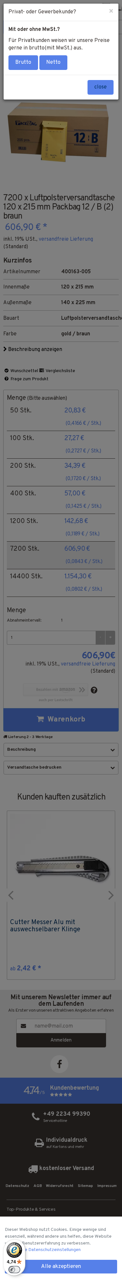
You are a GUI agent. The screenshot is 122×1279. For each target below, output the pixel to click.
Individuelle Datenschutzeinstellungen (43, 1250)
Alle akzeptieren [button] (61, 1266)
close (100, 87)
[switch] (14, 1269)
